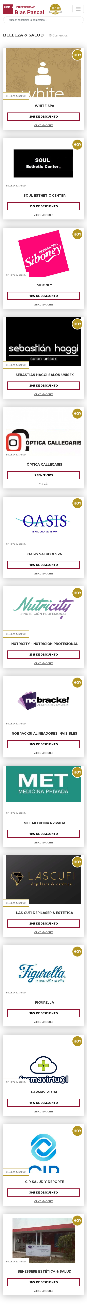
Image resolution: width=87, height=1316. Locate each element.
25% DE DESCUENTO (43, 654)
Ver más (43, 484)
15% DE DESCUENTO (43, 1103)
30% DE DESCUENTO (43, 1192)
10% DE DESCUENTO (43, 565)
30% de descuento (43, 1013)
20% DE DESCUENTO (43, 385)
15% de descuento (43, 206)
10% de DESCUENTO (43, 744)
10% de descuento (43, 296)
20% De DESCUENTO (43, 116)
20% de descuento (43, 923)
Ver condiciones (43, 125)
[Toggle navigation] (78, 9)
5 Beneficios (43, 475)
